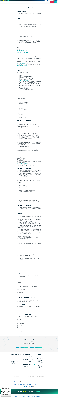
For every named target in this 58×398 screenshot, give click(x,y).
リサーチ (30, 396)
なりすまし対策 (33, 384)
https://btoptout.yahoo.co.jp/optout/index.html (22, 50)
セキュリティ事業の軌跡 (36, 384)
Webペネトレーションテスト (14, 362)
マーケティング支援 (28, 396)
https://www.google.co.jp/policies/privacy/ (21, 60)
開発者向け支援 (38, 361)
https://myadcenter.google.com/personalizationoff (22, 48)
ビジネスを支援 (23, 396)
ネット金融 (34, 396)
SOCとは (37, 368)
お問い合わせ (36, 376)
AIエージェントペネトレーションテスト (28, 370)
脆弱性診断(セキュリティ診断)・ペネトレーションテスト (16, 355)
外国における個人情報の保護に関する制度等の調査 (22, 163)
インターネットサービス (15, 396)
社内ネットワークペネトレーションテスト (15, 360)
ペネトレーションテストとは (39, 366)
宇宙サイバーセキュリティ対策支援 (40, 362)
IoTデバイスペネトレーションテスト (14, 361)
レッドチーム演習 (13, 363)
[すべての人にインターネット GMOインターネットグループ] (54, 0)
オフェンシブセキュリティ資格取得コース (28, 361)
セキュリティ (25, 396)
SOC (37, 356)
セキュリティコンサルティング (39, 358)
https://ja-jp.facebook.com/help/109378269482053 (22, 52)
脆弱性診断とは (38, 365)
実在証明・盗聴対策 (15, 384)
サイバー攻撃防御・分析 (38, 354)
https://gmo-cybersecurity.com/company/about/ (24, 80)
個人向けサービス (38, 396)
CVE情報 (43, 376)
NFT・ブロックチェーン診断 (14, 364)
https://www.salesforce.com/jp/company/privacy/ (22, 63)
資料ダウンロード (36, 347)
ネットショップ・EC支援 (19, 396)
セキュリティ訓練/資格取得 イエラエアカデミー (28, 359)
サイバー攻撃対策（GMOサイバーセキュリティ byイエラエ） (21, 384)
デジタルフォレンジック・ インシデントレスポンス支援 (29, 356)
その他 (40, 396)
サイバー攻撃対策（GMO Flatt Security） (29, 384)
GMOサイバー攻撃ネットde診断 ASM (27, 366)
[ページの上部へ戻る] (56, 372)
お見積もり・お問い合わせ (22, 347)
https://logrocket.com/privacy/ (20, 67)
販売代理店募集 (40, 376)
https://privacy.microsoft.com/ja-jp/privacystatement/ (22, 65)
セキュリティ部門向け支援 (39, 360)
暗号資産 (36, 396)
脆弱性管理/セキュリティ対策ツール (27, 364)
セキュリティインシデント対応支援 (27, 354)
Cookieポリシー (18, 43)
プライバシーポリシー (29, 376)
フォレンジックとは (38, 367)
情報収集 (32, 396)
